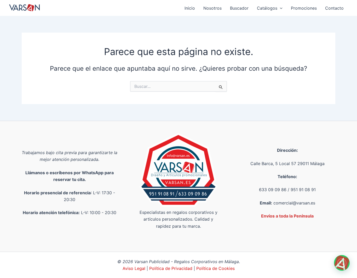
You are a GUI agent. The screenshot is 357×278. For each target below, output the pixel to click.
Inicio (190, 8)
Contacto (334, 8)
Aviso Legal (135, 268)
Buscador (239, 8)
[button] (280, 8)
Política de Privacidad (170, 268)
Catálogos (267, 8)
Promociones (304, 8)
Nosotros (212, 8)
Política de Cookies (215, 268)
